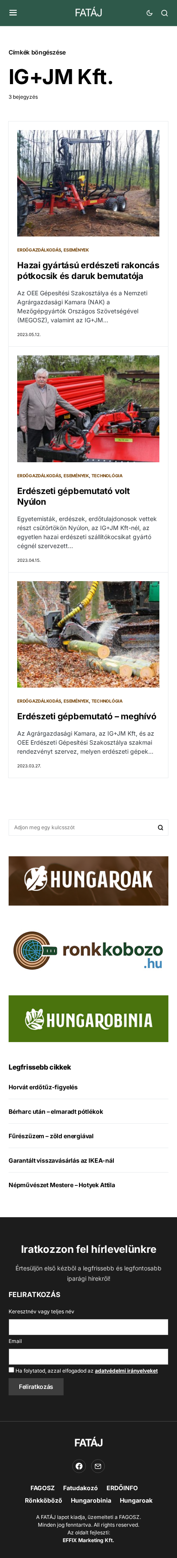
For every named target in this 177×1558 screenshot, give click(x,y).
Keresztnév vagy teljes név (41, 1311)
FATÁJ (88, 12)
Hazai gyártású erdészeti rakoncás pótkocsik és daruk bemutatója (88, 270)
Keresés (160, 827)
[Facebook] (79, 1466)
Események (76, 249)
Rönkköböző (43, 1500)
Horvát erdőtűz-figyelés (43, 1087)
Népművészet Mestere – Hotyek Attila (62, 1184)
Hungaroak (136, 1500)
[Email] (98, 1466)
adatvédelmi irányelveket (126, 1370)
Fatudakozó (80, 1487)
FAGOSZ (43, 1487)
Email (15, 1341)
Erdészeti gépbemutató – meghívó (86, 716)
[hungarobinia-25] (88, 1018)
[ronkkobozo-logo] (88, 950)
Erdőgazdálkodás (39, 249)
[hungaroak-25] (88, 880)
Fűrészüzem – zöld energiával (51, 1136)
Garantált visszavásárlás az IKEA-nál (61, 1160)
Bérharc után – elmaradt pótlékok (56, 1111)
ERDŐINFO (122, 1487)
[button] (13, 13)
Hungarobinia (91, 1500)
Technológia (107, 475)
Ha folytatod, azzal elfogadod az (86, 1370)
